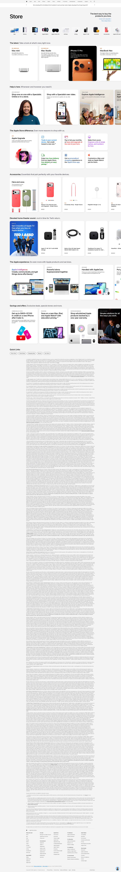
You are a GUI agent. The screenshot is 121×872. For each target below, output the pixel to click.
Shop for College (70, 844)
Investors (83, 855)
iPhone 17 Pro (77, 51)
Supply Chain (83, 845)
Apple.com (69, 822)
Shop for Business (70, 836)
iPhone (24, 34)
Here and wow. (18, 182)
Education (83, 836)
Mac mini (16, 51)
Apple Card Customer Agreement (77, 376)
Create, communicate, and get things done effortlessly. (26, 271)
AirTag (75, 34)
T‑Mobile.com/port (29, 533)
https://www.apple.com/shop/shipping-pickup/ (56, 801)
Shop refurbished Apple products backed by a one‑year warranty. (82, 315)
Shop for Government (71, 857)
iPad (35, 34)
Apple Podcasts (43, 853)
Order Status (22, 353)
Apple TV (41, 844)
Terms (86, 795)
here (58, 362)
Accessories (107, 34)
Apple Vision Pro (55, 34)
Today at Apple (56, 838)
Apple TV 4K (86, 34)
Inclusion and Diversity (85, 840)
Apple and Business (71, 834)
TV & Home (28, 847)
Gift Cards (28, 852)
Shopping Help (32, 353)
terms (82, 444)
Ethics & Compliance (85, 857)
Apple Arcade (42, 848)
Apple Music (42, 846)
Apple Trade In (56, 847)
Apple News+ (42, 851)
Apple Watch (45, 34)
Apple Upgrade (56, 845)
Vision (27, 843)
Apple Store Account (44, 836)
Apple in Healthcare (71, 849)
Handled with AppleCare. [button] (92, 269)
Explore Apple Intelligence (93, 94)
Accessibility (83, 834)
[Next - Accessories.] (118, 195)
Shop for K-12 (70, 842)
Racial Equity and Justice (86, 843)
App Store (42, 857)
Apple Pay (28, 860)
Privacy (82, 841)
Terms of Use (56, 870)
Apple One (42, 842)
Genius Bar (56, 836)
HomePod (96, 34)
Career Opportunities (85, 853)
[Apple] (26, 830)
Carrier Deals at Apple (58, 850)
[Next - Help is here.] (118, 107)
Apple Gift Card (116, 34)
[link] (117, 868)
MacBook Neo (106, 51)
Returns (40, 353)
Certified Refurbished (58, 843)
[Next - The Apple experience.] (118, 282)
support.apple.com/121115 (33, 804)
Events (82, 858)
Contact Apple (84, 860)
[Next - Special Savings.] (118, 326)
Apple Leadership (84, 851)
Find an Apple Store (106, 20)
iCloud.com (42, 838)
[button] (91, 1)
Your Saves (48, 353)
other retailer (45, 866)
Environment (83, 838)
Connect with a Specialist (105, 19)
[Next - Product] (118, 31)
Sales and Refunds (63, 870)
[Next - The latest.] (118, 63)
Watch (27, 841)
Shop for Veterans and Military (73, 859)
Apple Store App (57, 841)
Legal (70, 870)
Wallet (27, 857)
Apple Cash (28, 862)
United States (92, 870)
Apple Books (42, 855)
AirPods (66, 34)
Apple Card (28, 858)
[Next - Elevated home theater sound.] (118, 238)
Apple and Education (71, 841)
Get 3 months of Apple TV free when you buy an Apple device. (23, 228)
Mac (15, 34)
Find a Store (14, 353)
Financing (55, 849)
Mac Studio (46, 51)
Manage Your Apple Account (45, 834)
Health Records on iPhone (72, 852)
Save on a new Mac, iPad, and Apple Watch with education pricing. (53, 315)
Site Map (73, 870)
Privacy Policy (50, 870)
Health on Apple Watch (71, 851)
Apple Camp (56, 840)
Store (27, 834)
